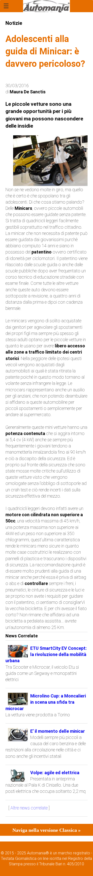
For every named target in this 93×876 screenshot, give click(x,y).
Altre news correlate (29, 807)
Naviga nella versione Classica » (46, 830)
